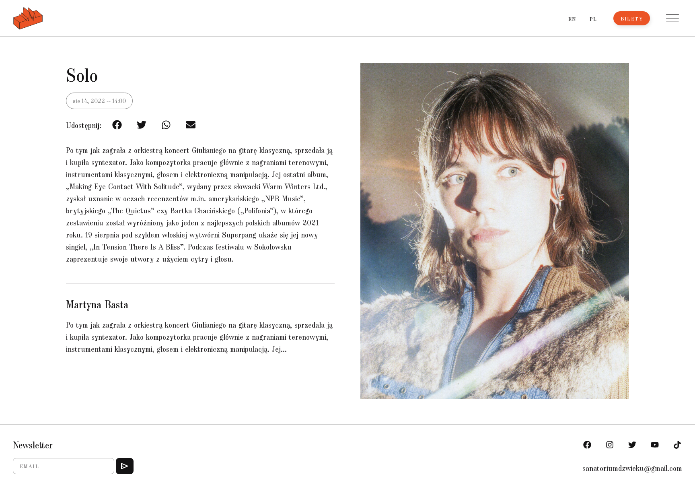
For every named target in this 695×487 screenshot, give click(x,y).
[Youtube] (655, 445)
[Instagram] (610, 445)
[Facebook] (587, 445)
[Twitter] (632, 445)
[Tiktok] (677, 445)
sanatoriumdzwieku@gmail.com (632, 468)
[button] (672, 18)
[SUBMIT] (125, 466)
